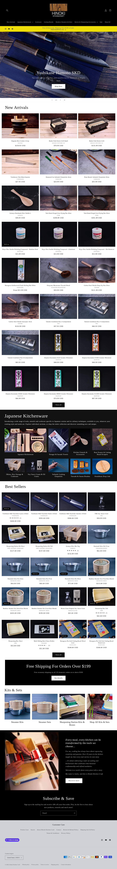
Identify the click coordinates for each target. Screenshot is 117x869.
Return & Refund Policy (70, 829)
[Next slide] (60, 100)
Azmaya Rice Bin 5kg (73, 546)
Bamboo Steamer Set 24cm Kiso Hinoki (15, 608)
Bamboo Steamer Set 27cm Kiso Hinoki (101, 579)
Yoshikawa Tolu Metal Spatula (20, 177)
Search (33, 829)
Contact (58, 829)
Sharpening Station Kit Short (15, 546)
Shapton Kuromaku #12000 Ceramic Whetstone (97, 394)
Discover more (74, 781)
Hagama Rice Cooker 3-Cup (20, 141)
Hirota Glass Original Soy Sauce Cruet (73, 608)
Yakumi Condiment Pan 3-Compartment (96, 321)
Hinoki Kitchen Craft (14, 864)
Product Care (24, 829)
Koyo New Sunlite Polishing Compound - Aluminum (58, 249)
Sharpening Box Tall (101, 608)
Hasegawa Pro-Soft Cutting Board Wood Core (72, 642)
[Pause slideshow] (65, 100)
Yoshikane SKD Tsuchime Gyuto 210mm (15, 513)
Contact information (66, 864)
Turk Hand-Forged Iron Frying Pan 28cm (58, 213)
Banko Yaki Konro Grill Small (58, 141)
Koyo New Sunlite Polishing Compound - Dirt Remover (96, 249)
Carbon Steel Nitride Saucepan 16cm (20, 321)
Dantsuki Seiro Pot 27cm (44, 579)
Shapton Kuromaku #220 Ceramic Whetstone (58, 357)
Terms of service (45, 864)
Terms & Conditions (53, 833)
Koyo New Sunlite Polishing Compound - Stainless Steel (20, 249)
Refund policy (25, 864)
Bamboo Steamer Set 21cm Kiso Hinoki (44, 608)
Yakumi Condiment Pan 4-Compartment (20, 357)
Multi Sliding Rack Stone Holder (44, 641)
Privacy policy (35, 864)
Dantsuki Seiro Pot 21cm (101, 546)
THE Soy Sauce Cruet (101, 513)
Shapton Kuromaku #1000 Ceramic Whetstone (96, 357)
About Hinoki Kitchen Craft (45, 829)
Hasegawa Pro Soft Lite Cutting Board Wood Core (101, 642)
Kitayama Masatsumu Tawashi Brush (58, 285)
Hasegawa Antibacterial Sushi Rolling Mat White (20, 285)
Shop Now (58, 86)
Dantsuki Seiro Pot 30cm (73, 579)
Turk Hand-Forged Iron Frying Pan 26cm (97, 213)
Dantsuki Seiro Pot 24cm (15, 579)
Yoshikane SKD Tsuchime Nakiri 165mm (44, 513)
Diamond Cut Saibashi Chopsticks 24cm (58, 177)
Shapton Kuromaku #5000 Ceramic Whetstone (20, 394)
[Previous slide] (52, 100)
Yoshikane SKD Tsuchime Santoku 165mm (72, 513)
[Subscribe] (74, 813)
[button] (7, 10)
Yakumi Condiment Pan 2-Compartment (58, 321)
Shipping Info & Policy (87, 829)
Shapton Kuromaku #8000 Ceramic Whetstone (58, 394)
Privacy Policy (65, 833)
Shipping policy (55, 864)
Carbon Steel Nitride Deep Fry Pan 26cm (97, 285)
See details (58, 678)
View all (58, 405)
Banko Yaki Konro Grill (96, 141)
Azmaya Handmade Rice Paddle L (20, 213)
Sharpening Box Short (15, 641)
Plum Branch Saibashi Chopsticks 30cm (96, 177)
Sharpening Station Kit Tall (44, 546)
